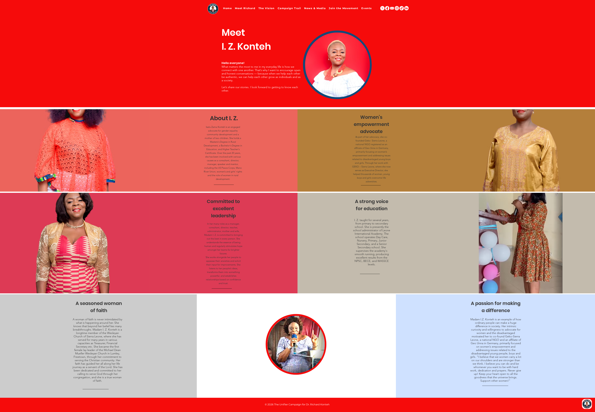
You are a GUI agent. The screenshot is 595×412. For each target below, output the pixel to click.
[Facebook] (387, 8)
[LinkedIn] (406, 8)
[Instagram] (397, 8)
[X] (382, 8)
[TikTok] (401, 8)
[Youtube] (392, 8)
